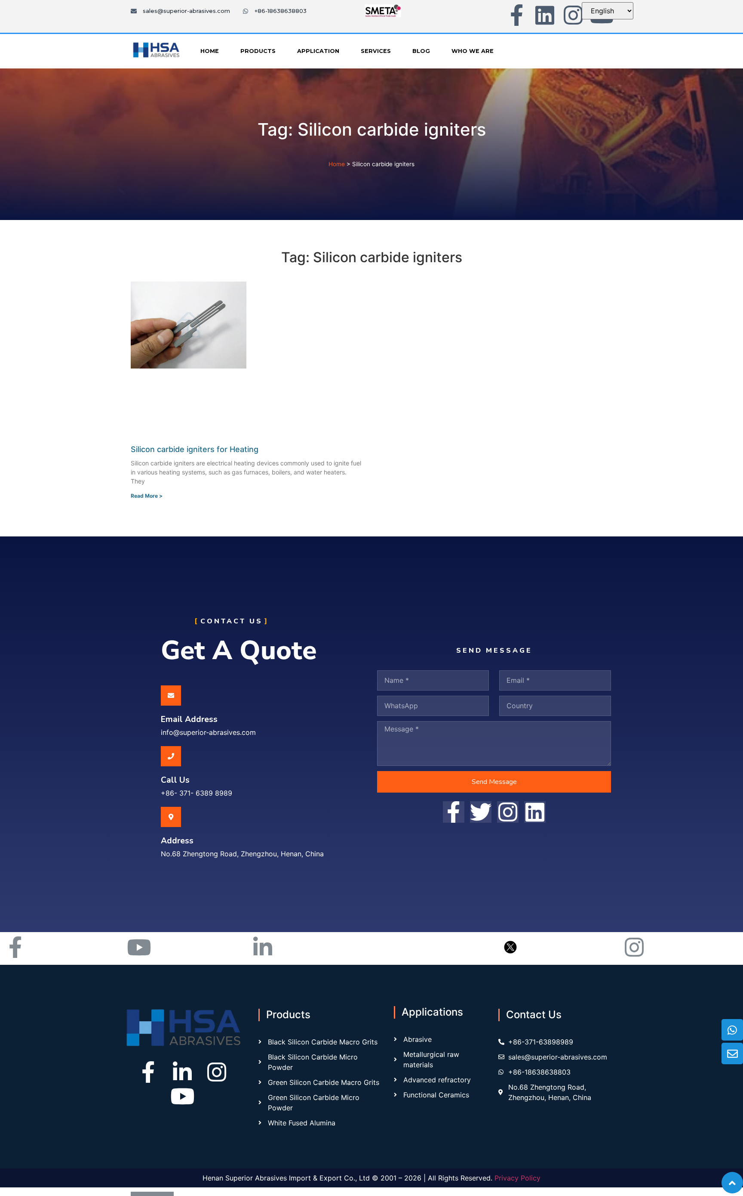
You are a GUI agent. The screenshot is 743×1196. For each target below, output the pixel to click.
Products (258, 51)
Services (376, 51)
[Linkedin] (545, 15)
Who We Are (472, 51)
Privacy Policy (517, 1178)
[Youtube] (182, 1096)
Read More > (147, 496)
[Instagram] (573, 15)
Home (209, 51)
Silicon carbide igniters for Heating (194, 449)
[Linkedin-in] (182, 1072)
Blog (421, 51)
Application (318, 51)
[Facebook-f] (516, 15)
